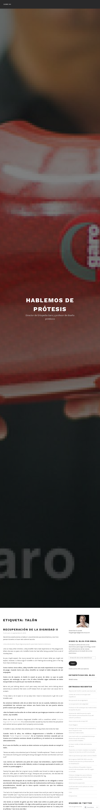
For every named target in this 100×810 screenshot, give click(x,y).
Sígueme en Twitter (80, 803)
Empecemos (73, 796)
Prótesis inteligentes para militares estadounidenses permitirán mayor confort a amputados (80, 777)
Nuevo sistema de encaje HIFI (78, 721)
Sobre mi (7, 4)
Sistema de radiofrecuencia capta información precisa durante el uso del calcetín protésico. (81, 715)
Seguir (73, 663)
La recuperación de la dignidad (78, 704)
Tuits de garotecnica (75, 806)
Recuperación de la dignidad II (30, 629)
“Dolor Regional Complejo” (20, 736)
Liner (70, 792)
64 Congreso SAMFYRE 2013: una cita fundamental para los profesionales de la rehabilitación (81, 761)
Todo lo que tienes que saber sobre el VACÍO (83, 756)
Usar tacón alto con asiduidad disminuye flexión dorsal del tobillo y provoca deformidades (82, 738)
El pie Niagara (73, 725)
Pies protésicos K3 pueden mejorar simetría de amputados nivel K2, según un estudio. (81, 769)
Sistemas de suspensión (77, 783)
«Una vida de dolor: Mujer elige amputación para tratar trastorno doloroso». (27, 644)
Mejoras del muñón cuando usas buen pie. (82, 691)
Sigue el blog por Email (82, 641)
